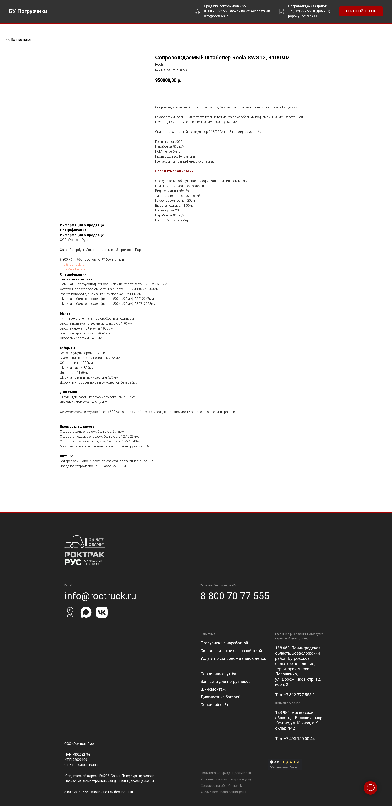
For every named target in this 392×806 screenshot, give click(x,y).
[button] (361, 11)
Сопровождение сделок (307, 6)
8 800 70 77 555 (215, 11)
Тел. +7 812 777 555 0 (295, 694)
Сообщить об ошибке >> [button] (174, 171)
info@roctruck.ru (72, 264)
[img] (84, 550)
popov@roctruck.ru (302, 16)
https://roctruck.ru (73, 269)
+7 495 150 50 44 (299, 738)
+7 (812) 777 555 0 (301, 11)
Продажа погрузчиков (221, 6)
